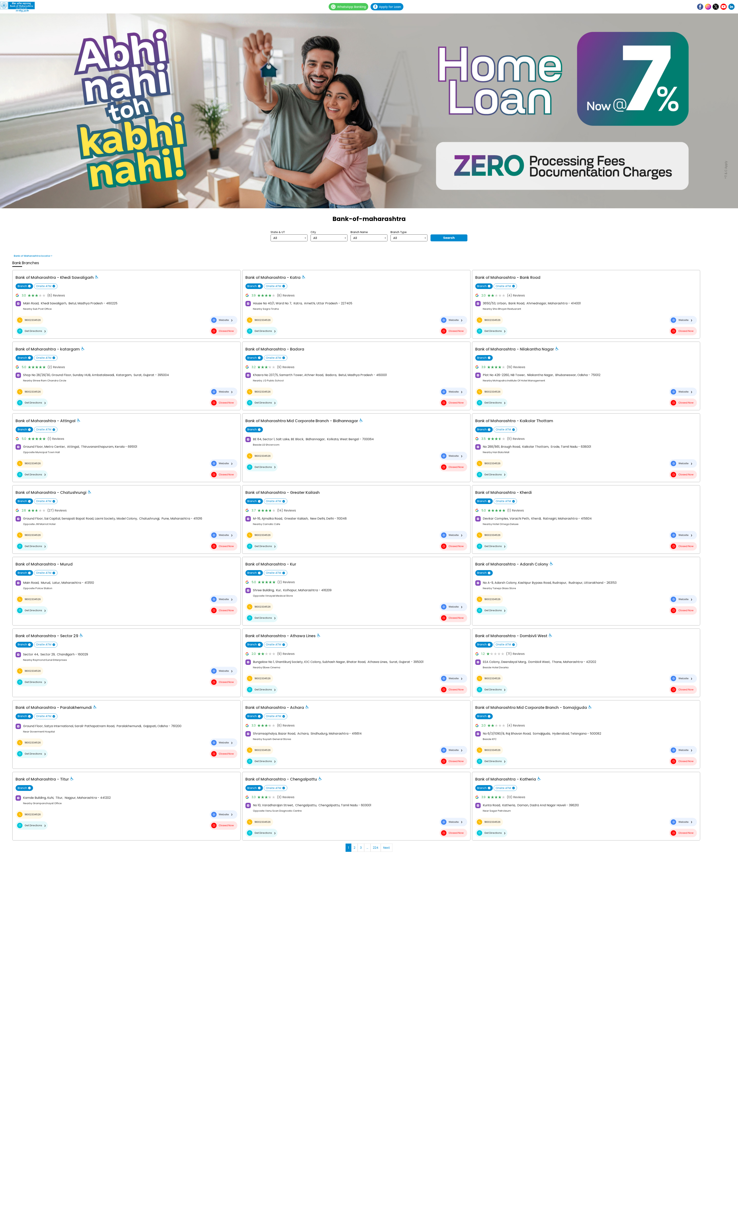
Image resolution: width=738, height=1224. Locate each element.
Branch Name (359, 232)
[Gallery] (369, 111)
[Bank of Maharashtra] (19, 7)
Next (386, 847)
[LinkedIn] (731, 6)
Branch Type (399, 232)
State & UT (278, 232)
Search (449, 238)
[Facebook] (700, 6)
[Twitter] (715, 6)
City (313, 232)
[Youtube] (723, 6)
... (367, 847)
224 (375, 847)
